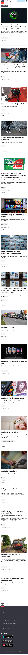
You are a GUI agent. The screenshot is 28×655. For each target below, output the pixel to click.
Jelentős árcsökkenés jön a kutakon (14, 104)
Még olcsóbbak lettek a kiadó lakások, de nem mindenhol (11, 252)
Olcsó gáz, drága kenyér (9, 471)
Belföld (3, 115)
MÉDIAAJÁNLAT (6, 628)
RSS (3, 612)
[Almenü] (7, 1)
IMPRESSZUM (5, 617)
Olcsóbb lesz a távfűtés (9, 432)
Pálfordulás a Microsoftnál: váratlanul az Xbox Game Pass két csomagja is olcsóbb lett (13, 27)
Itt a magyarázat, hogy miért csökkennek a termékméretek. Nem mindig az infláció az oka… (14, 175)
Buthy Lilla (4, 566)
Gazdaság (3, 81)
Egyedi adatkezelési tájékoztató (10, 623)
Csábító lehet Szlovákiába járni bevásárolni (12, 138)
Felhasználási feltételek (9, 620)
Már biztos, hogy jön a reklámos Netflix (12, 215)
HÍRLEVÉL (5, 615)
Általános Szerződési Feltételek (10, 626)
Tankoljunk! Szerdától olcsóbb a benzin (12, 490)
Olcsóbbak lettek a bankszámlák (13, 398)
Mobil (2, 375)
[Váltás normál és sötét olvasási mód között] (10, 1)
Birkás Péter (4, 37)
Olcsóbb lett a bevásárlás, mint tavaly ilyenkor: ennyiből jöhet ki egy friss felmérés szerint (13, 67)
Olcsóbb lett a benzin (8, 327)
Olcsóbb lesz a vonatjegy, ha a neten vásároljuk (12, 512)
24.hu (2, 76)
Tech (2, 42)
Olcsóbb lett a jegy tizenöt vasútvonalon (10, 555)
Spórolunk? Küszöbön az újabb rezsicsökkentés (12, 579)
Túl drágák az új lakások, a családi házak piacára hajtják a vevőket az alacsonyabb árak (13, 290)
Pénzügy (3, 410)
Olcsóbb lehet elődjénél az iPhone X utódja (14, 362)
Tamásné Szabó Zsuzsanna (7, 441)
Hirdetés (3, 187)
